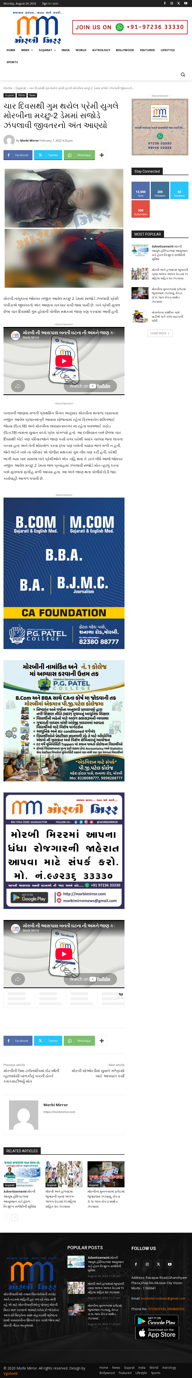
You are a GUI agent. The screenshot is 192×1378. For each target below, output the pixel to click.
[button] (182, 74)
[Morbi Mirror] (10, 140)
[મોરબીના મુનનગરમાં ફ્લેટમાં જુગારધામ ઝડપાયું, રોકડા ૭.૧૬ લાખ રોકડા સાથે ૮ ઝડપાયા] (106, 1174)
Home (8, 88)
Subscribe (140, 202)
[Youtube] (185, 4)
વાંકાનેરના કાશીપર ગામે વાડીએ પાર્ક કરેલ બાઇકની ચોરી (167, 317)
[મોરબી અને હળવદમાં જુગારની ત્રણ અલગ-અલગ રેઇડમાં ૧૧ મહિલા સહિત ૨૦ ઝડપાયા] (64, 1174)
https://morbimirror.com (59, 1112)
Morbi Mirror (29, 140)
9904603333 (175, 1309)
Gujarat (21, 88)
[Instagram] (172, 4)
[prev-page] (7, 1217)
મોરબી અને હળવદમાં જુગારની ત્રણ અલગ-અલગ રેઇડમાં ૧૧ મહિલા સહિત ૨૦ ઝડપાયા (170, 274)
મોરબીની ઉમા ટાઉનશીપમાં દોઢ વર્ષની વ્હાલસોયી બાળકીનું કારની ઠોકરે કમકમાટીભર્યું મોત (31, 1076)
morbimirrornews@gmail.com (163, 1298)
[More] (101, 155)
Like (141, 183)
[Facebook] (165, 4)
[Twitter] (179, 4)
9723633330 (157, 1309)
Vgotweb (11, 1373)
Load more (158, 333)
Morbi (21, 95)
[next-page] (15, 1217)
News (32, 95)
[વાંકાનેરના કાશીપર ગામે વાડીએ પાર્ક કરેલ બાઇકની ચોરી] (140, 316)
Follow (160, 183)
